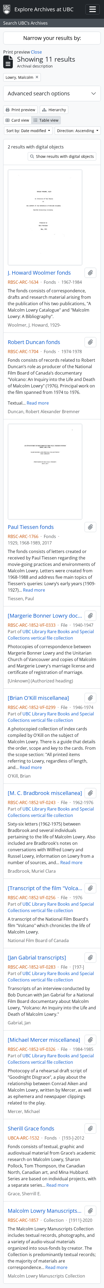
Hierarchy (56, 109)
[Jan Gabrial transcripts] (37, 957)
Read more (38, 403)
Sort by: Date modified (26, 130)
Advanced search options (39, 93)
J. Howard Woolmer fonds (39, 273)
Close (36, 52)
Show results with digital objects (64, 156)
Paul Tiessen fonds (31, 527)
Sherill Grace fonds (31, 1128)
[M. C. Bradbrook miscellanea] (45, 793)
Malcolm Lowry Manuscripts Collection (45, 1211)
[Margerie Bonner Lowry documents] (45, 616)
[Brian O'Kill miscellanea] (38, 698)
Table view (48, 120)
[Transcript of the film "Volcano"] (45, 888)
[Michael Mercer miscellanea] (44, 1040)
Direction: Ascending (76, 130)
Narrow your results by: (52, 38)
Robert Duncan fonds (34, 342)
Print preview (22, 109)
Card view (19, 120)
